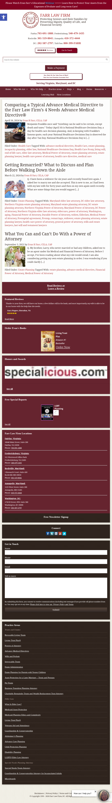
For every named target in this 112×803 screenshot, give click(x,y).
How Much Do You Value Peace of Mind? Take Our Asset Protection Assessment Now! (56, 76)
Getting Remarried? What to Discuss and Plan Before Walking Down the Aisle (49, 167)
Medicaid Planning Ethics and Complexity (23, 715)
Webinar (49, 3)
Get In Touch (67, 50)
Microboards (10, 779)
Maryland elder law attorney (65, 200)
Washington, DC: (13, 498)
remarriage (57, 218)
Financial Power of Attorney (26, 214)
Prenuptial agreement (29, 218)
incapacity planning (15, 149)
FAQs (69, 89)
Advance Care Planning (15, 741)
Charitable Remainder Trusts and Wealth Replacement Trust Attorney (34, 693)
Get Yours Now (63, 417)
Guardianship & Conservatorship (19, 731)
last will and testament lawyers (30, 225)
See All (10, 388)
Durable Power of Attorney (56, 214)
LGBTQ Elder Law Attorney (17, 757)
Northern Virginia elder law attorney (37, 211)
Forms (89, 89)
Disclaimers (39, 793)
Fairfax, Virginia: (13, 438)
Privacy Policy (52, 793)
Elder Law (9, 699)
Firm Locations (64, 94)
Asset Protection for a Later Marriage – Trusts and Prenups (29, 678)
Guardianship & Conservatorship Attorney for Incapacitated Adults (33, 773)
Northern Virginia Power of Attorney (44, 207)
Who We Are (19, 89)
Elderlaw (84, 214)
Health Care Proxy (84, 149)
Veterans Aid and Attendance (17, 725)
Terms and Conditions (68, 793)
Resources (99, 89)
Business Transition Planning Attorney (21, 688)
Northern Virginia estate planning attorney (27, 204)
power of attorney (78, 211)
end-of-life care (13, 152)
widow (74, 214)
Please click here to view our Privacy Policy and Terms (51, 604)
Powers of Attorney (13, 646)
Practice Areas (55, 89)
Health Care (24, 145)
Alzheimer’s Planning (14, 736)
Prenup (46, 218)
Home (8, 89)
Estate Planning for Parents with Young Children (25, 672)
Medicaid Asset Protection (16, 709)
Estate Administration (14, 667)
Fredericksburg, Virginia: (17, 453)
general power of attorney (69, 221)
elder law (31, 149)
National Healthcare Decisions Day (55, 149)
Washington (95, 211)
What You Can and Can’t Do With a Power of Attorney (48, 236)
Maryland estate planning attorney (69, 204)
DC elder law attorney (92, 200)
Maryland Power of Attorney (79, 207)
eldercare (63, 211)
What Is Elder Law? (13, 704)
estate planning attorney (84, 152)
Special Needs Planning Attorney (19, 763)
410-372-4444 (72, 38)
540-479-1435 (76, 33)
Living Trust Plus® (13, 640)
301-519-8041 (45, 38)
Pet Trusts (9, 683)
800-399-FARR (72, 43)
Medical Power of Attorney (56, 152)
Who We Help (37, 89)
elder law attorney (31, 152)
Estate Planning (26, 200)
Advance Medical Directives (17, 651)
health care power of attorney (38, 156)
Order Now (63, 347)
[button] (3, 17)
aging (8, 214)
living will (100, 149)
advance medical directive (60, 145)
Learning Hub (47, 94)
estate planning (96, 145)
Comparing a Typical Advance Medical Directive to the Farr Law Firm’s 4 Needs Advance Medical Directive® (54, 110)
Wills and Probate (12, 656)
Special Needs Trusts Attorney (17, 768)
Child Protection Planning (16, 747)
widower (68, 218)
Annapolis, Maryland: (15, 483)
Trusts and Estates (12, 630)
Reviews (49, 50)
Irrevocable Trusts (12, 662)
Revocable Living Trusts (15, 635)
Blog (79, 89)
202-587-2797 (45, 43)
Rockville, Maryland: (15, 468)
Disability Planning (13, 752)
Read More (9, 319)
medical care (85, 156)
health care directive (66, 156)
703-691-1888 (45, 33)
